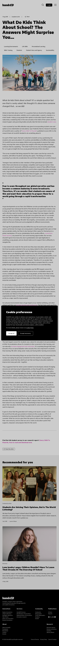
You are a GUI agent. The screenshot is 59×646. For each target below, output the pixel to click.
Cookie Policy (30, 328)
